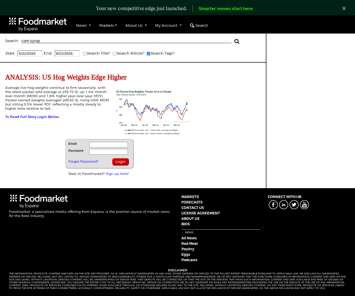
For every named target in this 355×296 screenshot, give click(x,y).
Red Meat (189, 243)
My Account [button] (167, 25)
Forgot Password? (83, 161)
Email (72, 144)
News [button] (82, 25)
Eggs (185, 254)
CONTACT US (192, 208)
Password (75, 151)
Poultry (187, 249)
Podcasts (189, 260)
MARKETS (190, 197)
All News (189, 238)
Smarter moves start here (226, 9)
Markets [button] (106, 25)
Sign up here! (117, 174)
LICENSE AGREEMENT (200, 213)
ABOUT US (190, 218)
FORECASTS (191, 202)
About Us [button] (134, 25)
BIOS (185, 224)
